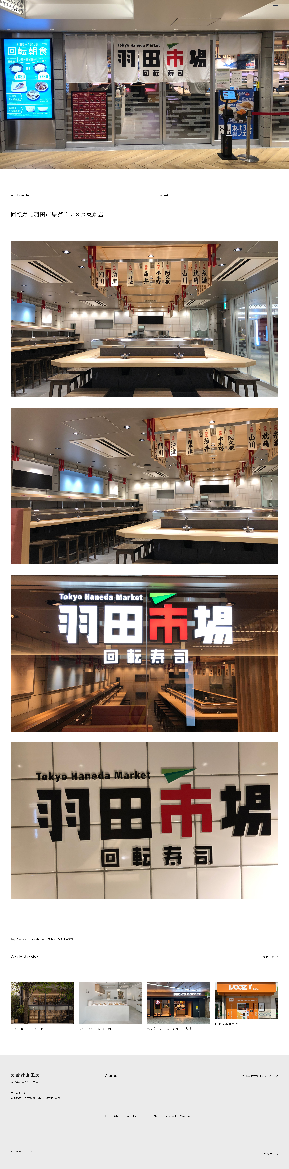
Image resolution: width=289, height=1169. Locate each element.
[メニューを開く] (275, 6)
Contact (186, 1116)
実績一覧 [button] (268, 957)
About (118, 1116)
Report (145, 1116)
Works (23, 939)
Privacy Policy (269, 1153)
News (158, 1116)
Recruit (170, 1116)
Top (13, 939)
